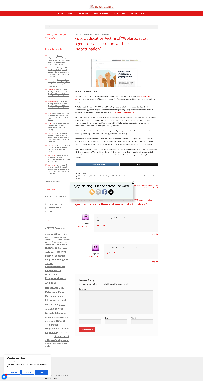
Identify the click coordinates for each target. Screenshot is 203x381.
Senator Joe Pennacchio (124, 176)
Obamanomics (63, 242)
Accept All (41, 372)
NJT (58, 242)
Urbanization (64, 333)
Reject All (28, 372)
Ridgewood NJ (54, 288)
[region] (27, 366)
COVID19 (54, 237)
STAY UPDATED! (101, 13)
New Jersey (52, 242)
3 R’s (91, 176)
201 (47, 227)
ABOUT (71, 13)
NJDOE (96, 176)
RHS (66, 244)
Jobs (46, 242)
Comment (83, 289)
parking (54, 244)
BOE (52, 234)
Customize (13, 372)
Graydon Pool (53, 239)
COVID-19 (47, 237)
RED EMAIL (84, 13)
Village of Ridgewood (57, 340)
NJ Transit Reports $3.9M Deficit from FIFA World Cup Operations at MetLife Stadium (59, 148)
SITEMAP (50, 211)
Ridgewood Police (55, 292)
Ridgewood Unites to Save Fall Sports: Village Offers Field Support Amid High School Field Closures (59, 83)
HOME (60, 13)
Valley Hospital (49, 337)
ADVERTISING (137, 13)
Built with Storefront (53, 378)
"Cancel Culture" (83, 176)
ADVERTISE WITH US (54, 208)
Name (81, 318)
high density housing (64, 239)
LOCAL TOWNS (119, 13)
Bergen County (60, 228)
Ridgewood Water (54, 328)
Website (134, 318)
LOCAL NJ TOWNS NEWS (55, 204)
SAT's (113, 176)
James (97, 34)
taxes (58, 333)
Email (107, 318)
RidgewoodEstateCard (55, 266)
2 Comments (105, 34)
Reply (153, 234)
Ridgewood (51, 247)
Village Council (61, 336)
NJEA (100, 176)
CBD (56, 234)
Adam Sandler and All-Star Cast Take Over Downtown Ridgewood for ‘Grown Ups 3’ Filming (58, 126)
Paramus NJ (48, 244)
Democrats (60, 237)
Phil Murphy (107, 176)
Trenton (83, 173)
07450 (52, 227)
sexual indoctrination (140, 176)
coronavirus (62, 234)
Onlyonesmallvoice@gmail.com (124, 112)
